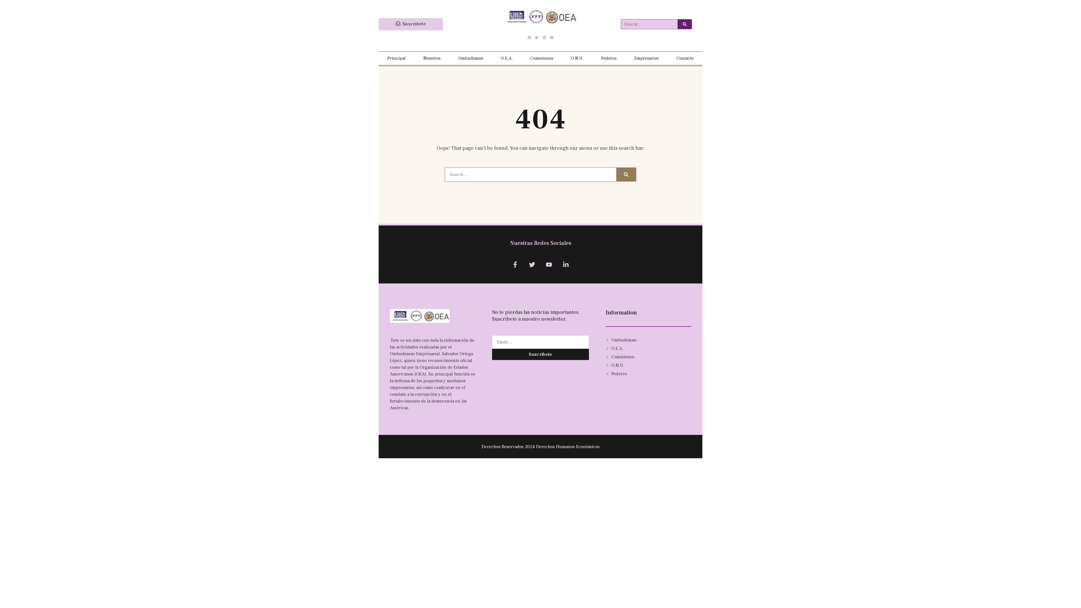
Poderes (609, 58)
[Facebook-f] (515, 264)
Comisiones (541, 58)
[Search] (685, 24)
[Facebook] (529, 37)
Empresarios (646, 58)
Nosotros (432, 58)
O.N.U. (577, 58)
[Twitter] (536, 37)
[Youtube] (551, 37)
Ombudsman (470, 58)
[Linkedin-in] (566, 264)
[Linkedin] (544, 37)
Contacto (685, 58)
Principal (396, 58)
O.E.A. (507, 58)
